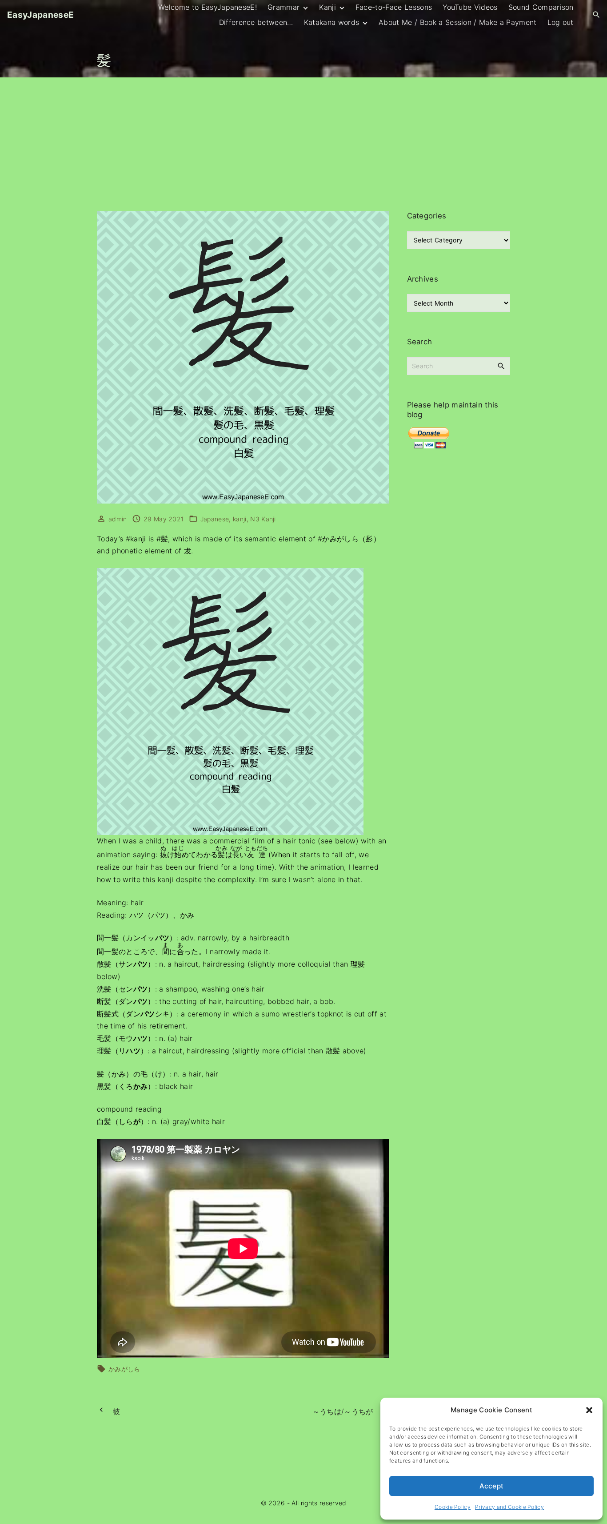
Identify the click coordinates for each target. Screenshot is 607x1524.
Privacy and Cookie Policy (509, 1507)
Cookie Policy (453, 1507)
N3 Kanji (263, 519)
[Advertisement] (303, 144)
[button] (589, 1410)
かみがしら (124, 1369)
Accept (491, 1486)
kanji (240, 519)
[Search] (501, 365)
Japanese (214, 519)
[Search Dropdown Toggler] (596, 14)
